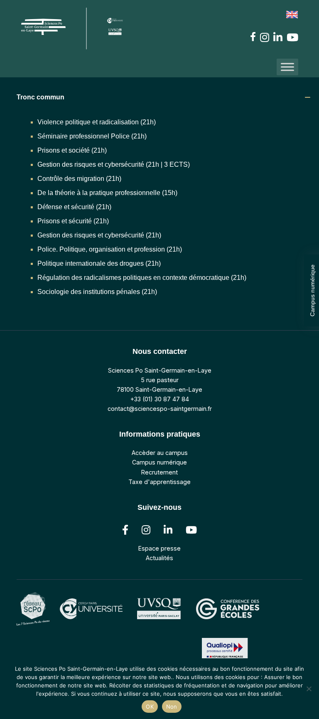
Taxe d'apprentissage (159, 481)
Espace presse (159, 548)
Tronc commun (40, 97)
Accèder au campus (160, 452)
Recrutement (159, 472)
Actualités (159, 557)
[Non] (308, 688)
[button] (163, 97)
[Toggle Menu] (287, 67)
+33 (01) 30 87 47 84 (159, 399)
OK (150, 706)
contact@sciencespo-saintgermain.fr (160, 408)
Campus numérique (312, 290)
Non (171, 706)
